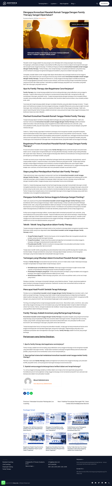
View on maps (29, 466)
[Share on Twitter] (28, 393)
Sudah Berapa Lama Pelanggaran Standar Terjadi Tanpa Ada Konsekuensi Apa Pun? (76, 428)
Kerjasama (79, 459)
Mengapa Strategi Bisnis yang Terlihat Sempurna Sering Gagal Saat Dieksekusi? (55, 428)
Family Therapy (7, 469)
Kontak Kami (104, 3)
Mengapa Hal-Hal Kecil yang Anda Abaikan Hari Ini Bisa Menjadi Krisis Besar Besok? (33, 428)
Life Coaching (6, 464)
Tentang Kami (42, 3)
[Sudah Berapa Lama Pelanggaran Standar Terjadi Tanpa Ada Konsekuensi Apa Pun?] (78, 424)
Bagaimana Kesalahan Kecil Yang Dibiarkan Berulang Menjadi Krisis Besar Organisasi (55, 448)
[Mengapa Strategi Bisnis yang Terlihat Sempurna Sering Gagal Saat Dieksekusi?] (56, 424)
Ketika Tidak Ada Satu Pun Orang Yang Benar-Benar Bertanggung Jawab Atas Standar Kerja (76, 448)
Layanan (53, 3)
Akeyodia (16, 483)
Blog (72, 3)
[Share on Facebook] (24, 393)
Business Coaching (8, 462)
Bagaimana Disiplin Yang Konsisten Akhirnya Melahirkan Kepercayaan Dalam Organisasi (33, 448)
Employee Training (8, 466)
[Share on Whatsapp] (31, 393)
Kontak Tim (80, 468)
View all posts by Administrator (42, 383)
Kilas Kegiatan (64, 3)
